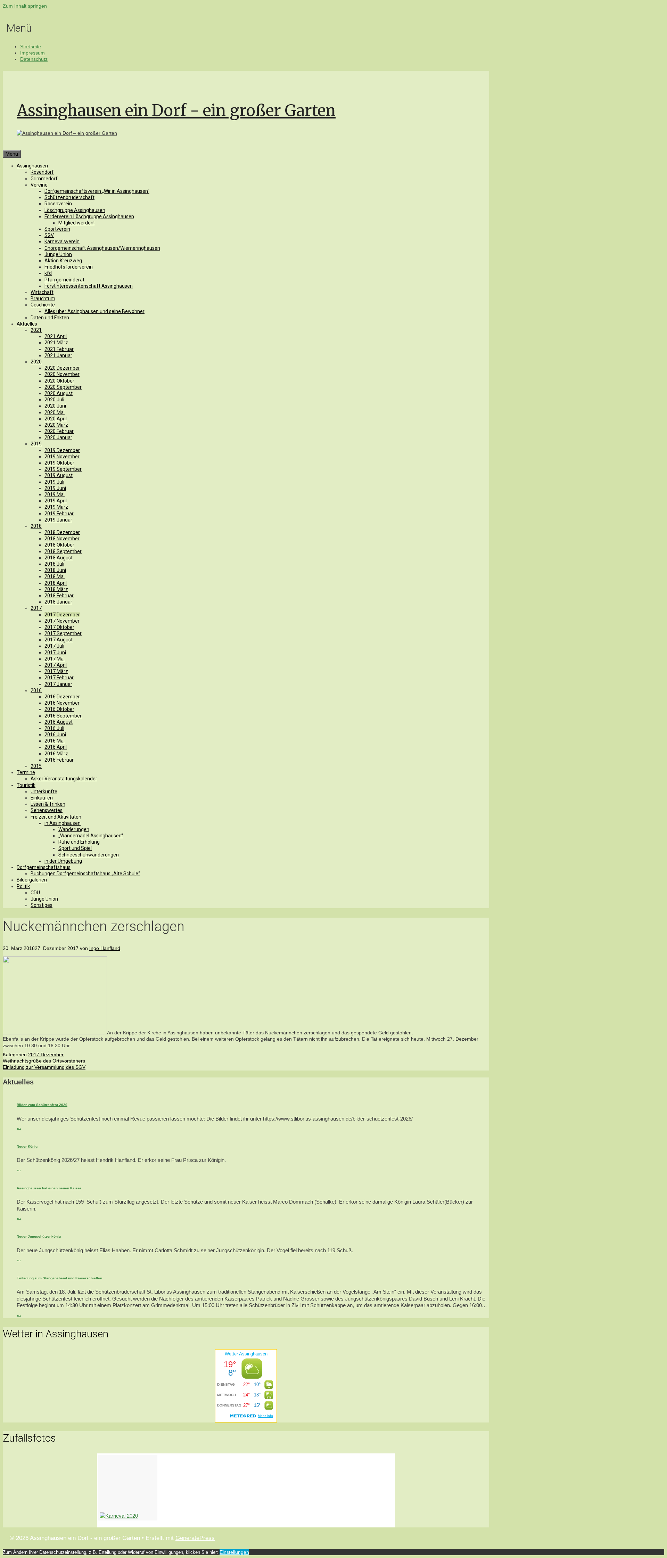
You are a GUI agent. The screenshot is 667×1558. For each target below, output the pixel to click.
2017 (36, 608)
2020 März (56, 425)
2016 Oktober (59, 709)
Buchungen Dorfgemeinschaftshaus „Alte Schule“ (85, 873)
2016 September (63, 716)
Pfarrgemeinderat (64, 279)
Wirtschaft (42, 292)
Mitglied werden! (76, 223)
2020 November (62, 374)
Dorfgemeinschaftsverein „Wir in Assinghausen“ (96, 191)
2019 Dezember (62, 450)
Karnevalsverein (62, 241)
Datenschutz (34, 59)
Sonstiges (41, 905)
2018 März (56, 589)
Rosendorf (42, 172)
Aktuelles (27, 324)
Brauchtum (43, 298)
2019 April (55, 500)
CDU (35, 892)
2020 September (63, 387)
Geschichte (43, 305)
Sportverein (57, 229)
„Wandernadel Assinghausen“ (90, 835)
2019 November (62, 456)
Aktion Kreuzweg (63, 260)
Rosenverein (58, 203)
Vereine (39, 185)
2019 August (58, 475)
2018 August (58, 557)
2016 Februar (59, 760)
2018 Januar (58, 602)
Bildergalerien (32, 880)
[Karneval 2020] (127, 1488)
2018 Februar (59, 595)
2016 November (62, 703)
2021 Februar (59, 349)
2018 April (55, 583)
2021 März (56, 342)
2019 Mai (54, 494)
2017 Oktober (59, 627)
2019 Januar (58, 520)
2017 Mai (54, 659)
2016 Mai (54, 741)
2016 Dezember (62, 696)
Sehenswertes (47, 810)
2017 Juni (55, 652)
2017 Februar (59, 677)
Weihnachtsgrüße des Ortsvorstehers (44, 1061)
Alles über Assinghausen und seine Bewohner (94, 311)
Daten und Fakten (50, 317)
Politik (23, 886)
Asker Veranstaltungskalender (64, 778)
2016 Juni (55, 734)
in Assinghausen (62, 823)
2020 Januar (58, 437)
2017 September (63, 633)
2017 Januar (58, 684)
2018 (36, 526)
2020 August (58, 393)
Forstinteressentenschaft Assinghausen (88, 286)
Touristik (26, 785)
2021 (36, 330)
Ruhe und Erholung (79, 842)
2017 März (56, 671)
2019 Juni (55, 488)
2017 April (55, 665)
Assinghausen (32, 166)
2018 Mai (54, 576)
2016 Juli (54, 728)
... (19, 1127)
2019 (36, 443)
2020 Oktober (59, 381)
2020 (36, 361)
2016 (36, 690)
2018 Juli (54, 564)
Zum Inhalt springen (25, 6)
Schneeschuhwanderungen (88, 855)
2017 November (62, 621)
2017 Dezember (62, 614)
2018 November (62, 538)
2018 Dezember (62, 532)
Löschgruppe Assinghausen (74, 210)
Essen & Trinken (48, 804)
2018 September (63, 551)
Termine (26, 772)
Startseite (30, 46)
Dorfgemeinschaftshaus (44, 867)
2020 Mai (54, 412)
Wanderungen (73, 829)
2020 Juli (54, 399)
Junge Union (58, 254)
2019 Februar (59, 513)
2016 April (55, 747)
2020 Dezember (62, 368)
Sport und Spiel (75, 848)
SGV (49, 235)
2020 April (55, 418)
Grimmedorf (44, 178)
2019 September (63, 469)
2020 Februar (59, 431)
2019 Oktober (59, 463)
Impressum (32, 53)
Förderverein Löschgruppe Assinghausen (89, 216)
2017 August (58, 639)
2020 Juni (55, 406)
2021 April (55, 336)
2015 (36, 766)
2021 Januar (58, 355)
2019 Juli (54, 482)
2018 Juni (55, 570)
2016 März (56, 753)
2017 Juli (54, 646)
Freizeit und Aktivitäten (56, 817)
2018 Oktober (59, 545)
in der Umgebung (63, 861)
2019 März (56, 507)
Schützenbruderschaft (69, 197)
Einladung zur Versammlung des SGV (44, 1067)
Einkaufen (42, 798)
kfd (48, 273)
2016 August (58, 722)
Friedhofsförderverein (68, 267)
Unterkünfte (44, 791)
